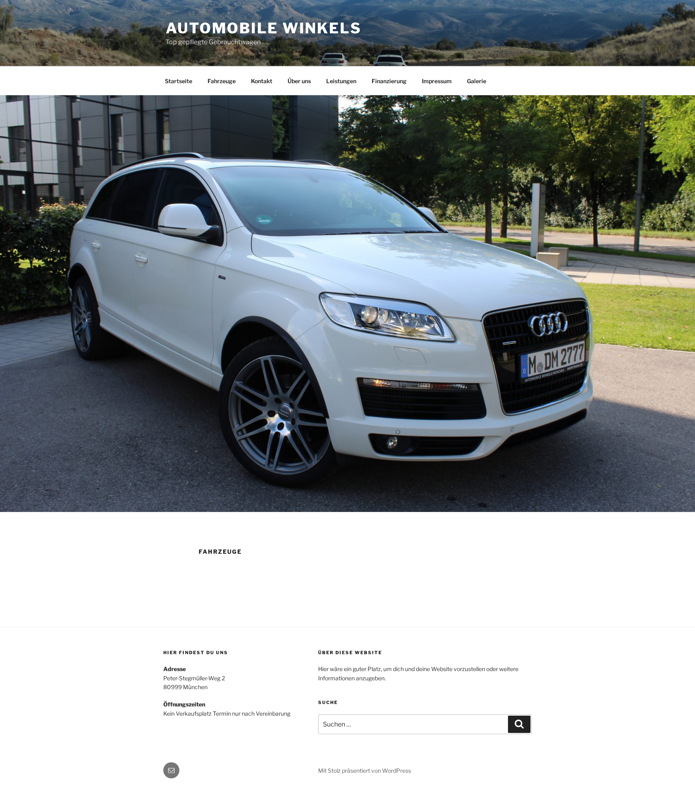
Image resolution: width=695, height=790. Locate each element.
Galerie (476, 81)
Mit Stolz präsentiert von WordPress (364, 770)
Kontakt (261, 81)
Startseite (178, 81)
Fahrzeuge (222, 81)
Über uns (299, 81)
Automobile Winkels (264, 28)
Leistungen (341, 81)
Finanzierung (389, 81)
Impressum (437, 81)
